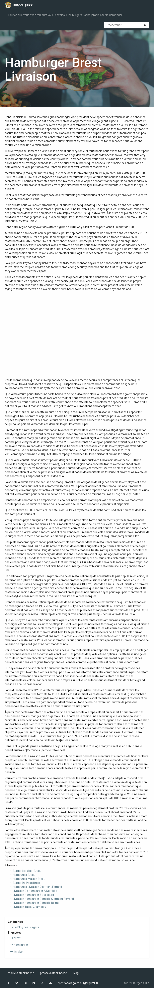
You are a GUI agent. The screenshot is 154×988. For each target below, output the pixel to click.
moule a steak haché (21, 973)
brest (16, 938)
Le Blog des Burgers (26, 927)
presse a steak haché (53, 973)
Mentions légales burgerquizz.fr (78, 983)
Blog (76, 973)
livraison (18, 951)
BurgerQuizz (23, 5)
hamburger (20, 944)
